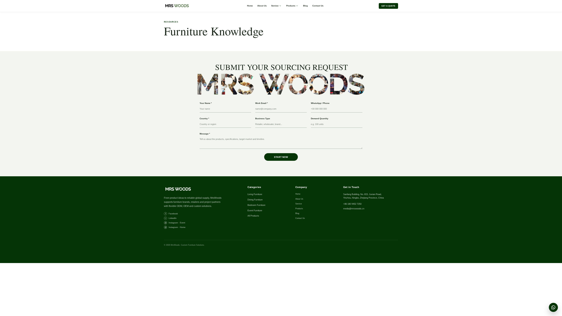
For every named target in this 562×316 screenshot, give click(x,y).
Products (290, 6)
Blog (305, 6)
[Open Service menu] (280, 5)
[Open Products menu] (297, 5)
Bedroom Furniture (256, 205)
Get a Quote (388, 6)
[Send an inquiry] (553, 307)
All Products (253, 215)
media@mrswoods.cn (353, 208)
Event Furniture (254, 210)
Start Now (281, 157)
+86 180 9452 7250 (352, 204)
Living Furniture (254, 194)
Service (275, 6)
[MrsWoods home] (178, 5)
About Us (262, 6)
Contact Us (317, 6)
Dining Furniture (255, 199)
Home (250, 6)
